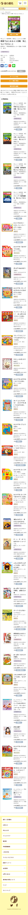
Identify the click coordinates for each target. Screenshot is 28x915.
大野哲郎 (16, 523)
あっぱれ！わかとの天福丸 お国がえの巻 (20, 590)
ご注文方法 (6, 852)
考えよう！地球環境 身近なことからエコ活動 (13, 38)
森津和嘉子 (16, 363)
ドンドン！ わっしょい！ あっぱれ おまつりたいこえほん (20, 314)
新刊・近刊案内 (7, 819)
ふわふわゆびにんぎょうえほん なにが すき (20, 677)
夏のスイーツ (18, 793)
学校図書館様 (6, 846)
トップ (2, 12)
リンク (5, 885)
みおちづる (16, 614)
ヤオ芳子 (23, 545)
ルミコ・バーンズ (18, 473)
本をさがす (22, 8)
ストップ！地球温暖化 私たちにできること (20, 198)
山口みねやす (21, 272)
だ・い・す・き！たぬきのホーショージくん (20, 541)
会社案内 (5, 868)
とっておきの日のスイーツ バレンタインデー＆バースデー (20, 705)
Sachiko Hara (19, 477)
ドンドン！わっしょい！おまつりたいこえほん (20, 448)
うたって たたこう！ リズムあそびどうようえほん (20, 338)
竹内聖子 (22, 114)
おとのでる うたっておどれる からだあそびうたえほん (20, 290)
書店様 (5, 841)
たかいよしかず (17, 341)
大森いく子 (16, 709)
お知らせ (5, 825)
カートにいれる (14, 76)
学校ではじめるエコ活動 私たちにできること (20, 109)
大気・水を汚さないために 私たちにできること (20, 139)
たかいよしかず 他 (18, 318)
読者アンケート (7, 862)
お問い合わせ (6, 874)
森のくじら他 (17, 229)
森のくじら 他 (19, 475)
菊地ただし (16, 545)
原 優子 (15, 680)
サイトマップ (6, 890)
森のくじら (16, 750)
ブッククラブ (6, 835)
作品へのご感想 (14, 34)
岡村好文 (22, 523)
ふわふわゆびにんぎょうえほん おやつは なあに (20, 565)
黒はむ (15, 406)
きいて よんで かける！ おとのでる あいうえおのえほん (20, 403)
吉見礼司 (22, 594)
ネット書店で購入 (14, 80)
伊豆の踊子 (17, 727)
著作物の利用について (9, 879)
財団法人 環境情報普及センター (10, 46)
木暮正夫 (16, 594)
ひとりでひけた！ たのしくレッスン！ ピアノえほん (20, 225)
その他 (11, 62)
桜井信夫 (16, 635)
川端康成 (16, 729)
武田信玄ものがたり (20, 633)
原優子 (15, 569)
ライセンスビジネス (8, 857)
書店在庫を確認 (14, 86)
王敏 (15, 272)
